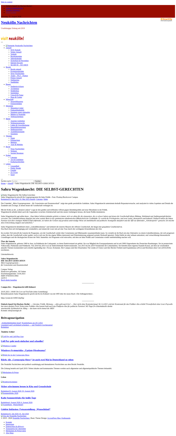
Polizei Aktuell (16, 78)
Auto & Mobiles (17, 145)
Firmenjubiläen (16, 104)
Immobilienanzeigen (18, 127)
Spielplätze (15, 93)
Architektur (15, 89)
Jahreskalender (16, 58)
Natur (13, 138)
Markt (8, 119)
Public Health (16, 168)
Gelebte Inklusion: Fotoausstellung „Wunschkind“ (26, 409)
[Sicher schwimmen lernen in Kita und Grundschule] (9, 382)
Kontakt (9, 422)
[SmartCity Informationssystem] (166, 20)
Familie (13, 170)
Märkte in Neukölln (18, 114)
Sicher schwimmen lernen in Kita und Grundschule (26, 386)
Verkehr (14, 54)
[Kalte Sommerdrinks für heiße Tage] (9, 393)
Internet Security (17, 63)
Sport (13, 175)
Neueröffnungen (17, 102)
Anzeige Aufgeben (18, 121)
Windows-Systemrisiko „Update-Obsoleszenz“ (23, 350)
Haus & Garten (16, 97)
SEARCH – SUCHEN (19, 65)
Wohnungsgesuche (18, 123)
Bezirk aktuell (16, 69)
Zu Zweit (14, 173)
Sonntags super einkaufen (20, 112)
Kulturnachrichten (17, 162)
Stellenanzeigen (16, 129)
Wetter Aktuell (16, 52)
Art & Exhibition (17, 160)
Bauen (8, 84)
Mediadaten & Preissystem (16, 431)
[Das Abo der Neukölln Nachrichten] (13, 416)
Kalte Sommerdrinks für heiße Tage (18, 398)
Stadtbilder (15, 82)
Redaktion (5, 199)
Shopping (9, 106)
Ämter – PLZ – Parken (19, 76)
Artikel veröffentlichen (14, 8)
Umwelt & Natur (17, 95)
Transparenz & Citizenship (16, 429)
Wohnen (14, 151)
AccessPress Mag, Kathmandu (58, 418)
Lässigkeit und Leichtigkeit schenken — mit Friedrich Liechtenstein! (27, 325)
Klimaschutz (15, 140)
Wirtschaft (9, 99)
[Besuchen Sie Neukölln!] (12, 39)
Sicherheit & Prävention (20, 61)
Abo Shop (10, 433)
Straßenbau (15, 91)
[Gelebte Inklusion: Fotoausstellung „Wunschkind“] (12, 405)
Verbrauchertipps (17, 117)
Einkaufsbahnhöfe (17, 110)
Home (3, 183)
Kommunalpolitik (17, 71)
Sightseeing (15, 80)
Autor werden (11, 12)
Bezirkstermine (16, 56)
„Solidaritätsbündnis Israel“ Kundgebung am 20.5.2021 (22, 323)
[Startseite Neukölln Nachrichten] (19, 46)
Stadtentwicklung (17, 86)
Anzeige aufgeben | (13, 10)
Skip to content (6, 2)
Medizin (14, 142)
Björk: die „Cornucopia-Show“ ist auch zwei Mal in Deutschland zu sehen (37, 359)
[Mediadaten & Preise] (10, 372)
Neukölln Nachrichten (19, 22)
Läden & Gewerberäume (20, 125)
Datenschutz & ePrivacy (15, 426)
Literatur (14, 157)
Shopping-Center (17, 108)
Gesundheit (15, 166)
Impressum (10, 424)
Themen (9, 136)
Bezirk (8, 67)
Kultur (8, 155)
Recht (8, 147)
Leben (8, 164)
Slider (45, 199)
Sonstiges (14, 134)
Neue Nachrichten (17, 74)
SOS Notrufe (15, 50)
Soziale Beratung (17, 153)
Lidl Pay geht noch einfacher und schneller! (22, 341)
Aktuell (8, 48)
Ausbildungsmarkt (17, 132)
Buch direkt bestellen (9, 280)
